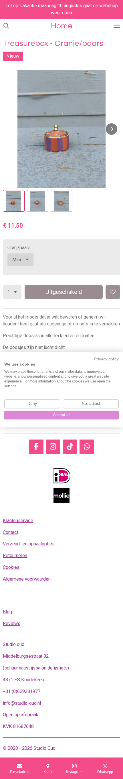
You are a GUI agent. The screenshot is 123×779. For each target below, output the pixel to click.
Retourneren (15, 555)
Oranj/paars (19, 247)
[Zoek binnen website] (6, 26)
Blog (7, 611)
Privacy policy (106, 359)
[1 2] (12, 292)
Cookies (11, 567)
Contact (10, 532)
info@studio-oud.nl (22, 703)
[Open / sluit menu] (116, 26)
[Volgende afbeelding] (111, 129)
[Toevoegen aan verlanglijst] (113, 292)
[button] (14, 201)
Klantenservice (18, 520)
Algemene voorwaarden (27, 579)
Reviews (11, 623)
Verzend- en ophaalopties (29, 543)
